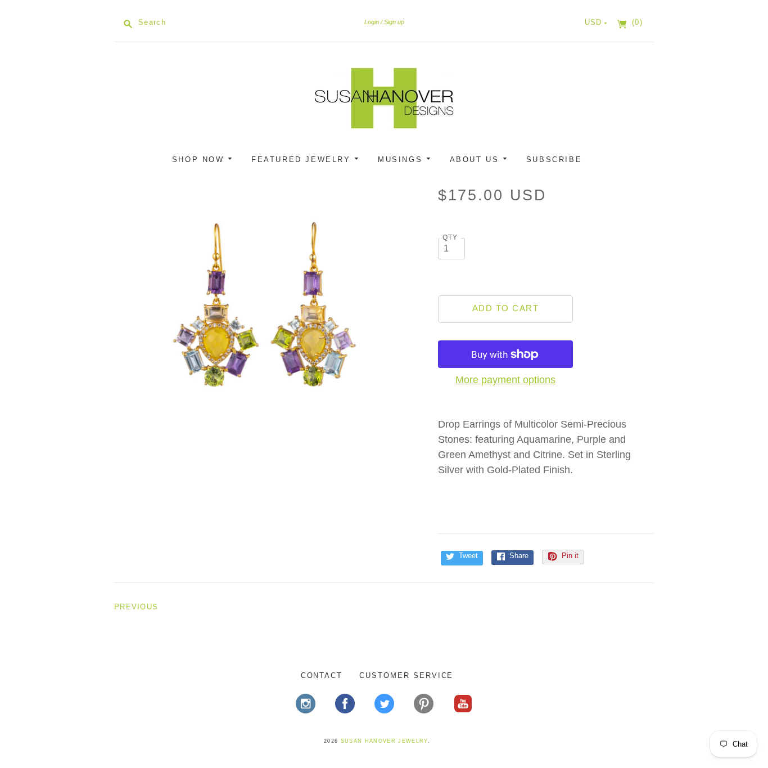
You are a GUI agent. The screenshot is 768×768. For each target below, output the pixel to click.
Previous (136, 607)
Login (371, 22)
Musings (402, 159)
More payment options (505, 379)
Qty (450, 237)
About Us (476, 159)
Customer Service (406, 675)
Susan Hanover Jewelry (384, 741)
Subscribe (554, 159)
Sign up (394, 22)
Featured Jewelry (302, 159)
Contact (322, 675)
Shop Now (200, 159)
